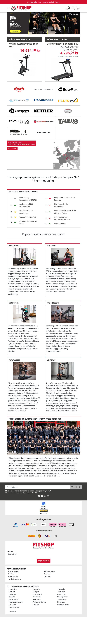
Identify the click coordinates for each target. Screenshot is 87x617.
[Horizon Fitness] (19, 111)
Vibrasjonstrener (14, 607)
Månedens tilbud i (57, 39)
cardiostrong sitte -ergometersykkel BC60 (62, 218)
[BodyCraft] (43, 89)
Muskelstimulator (63, 604)
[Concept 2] (43, 100)
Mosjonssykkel (13, 599)
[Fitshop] (21, 8)
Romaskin (51, 246)
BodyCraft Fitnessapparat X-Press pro (64, 199)
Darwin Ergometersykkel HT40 (28, 222)
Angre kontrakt (43, 561)
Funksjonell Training (39, 602)
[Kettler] (43, 111)
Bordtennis (12, 594)
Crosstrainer (15, 246)
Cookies (10, 574)
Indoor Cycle (61, 594)
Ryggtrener (12, 604)
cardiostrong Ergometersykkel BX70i (28, 199)
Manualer (12, 597)
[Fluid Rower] (68, 100)
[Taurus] (68, 121)
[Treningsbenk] (62, 314)
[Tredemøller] (24, 371)
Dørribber (36, 604)
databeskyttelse (49, 571)
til (12, 554)
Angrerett (47, 577)
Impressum (48, 574)
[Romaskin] (62, 257)
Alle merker (12, 611)
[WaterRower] (19, 132)
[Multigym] (62, 371)
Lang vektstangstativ (16, 602)
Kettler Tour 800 (60, 224)
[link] (43, 155)
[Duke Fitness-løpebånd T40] (62, 70)
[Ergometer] (24, 314)
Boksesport (36, 597)
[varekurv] (79, 8)
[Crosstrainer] (24, 257)
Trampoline (61, 592)
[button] (10, 23)
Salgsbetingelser (13, 571)
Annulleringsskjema (14, 579)
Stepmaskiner (61, 599)
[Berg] (19, 89)
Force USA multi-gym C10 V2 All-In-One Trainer (65, 212)
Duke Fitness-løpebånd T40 (62, 43)
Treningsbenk (53, 303)
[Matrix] (19, 121)
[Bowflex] (68, 89)
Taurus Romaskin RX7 (27, 217)
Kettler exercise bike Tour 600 (23, 45)
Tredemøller (14, 360)
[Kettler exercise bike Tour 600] (24, 65)
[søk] (73, 8)
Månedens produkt (19, 39)
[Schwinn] (43, 121)
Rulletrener (36, 599)
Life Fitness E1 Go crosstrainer (26, 212)
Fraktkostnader (13, 577)
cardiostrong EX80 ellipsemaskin (26, 205)
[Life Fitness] (68, 111)
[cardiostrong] (19, 100)
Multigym (51, 360)
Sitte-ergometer (62, 597)
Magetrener (61, 602)
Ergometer (13, 303)
